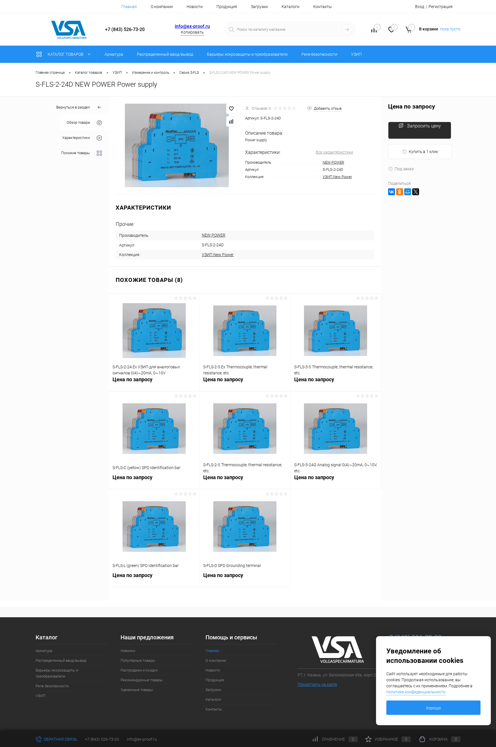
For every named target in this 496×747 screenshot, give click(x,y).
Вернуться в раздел (73, 107)
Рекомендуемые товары (142, 680)
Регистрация (441, 6)
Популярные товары (138, 660)
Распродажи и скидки (139, 670)
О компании (162, 6)
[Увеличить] (177, 145)
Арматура (44, 651)
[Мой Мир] (407, 191)
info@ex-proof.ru (192, 26)
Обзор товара (78, 123)
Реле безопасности (52, 686)
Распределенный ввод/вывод (61, 660)
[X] (415, 191)
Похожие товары (75, 153)
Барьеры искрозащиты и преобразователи (57, 673)
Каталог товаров (66, 54)
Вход (419, 6)
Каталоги (290, 6)
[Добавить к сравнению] (231, 121)
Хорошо (433, 708)
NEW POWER (333, 162)
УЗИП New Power (337, 177)
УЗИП (40, 696)
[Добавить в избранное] (231, 109)
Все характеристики (334, 152)
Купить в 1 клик (423, 151)
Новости (195, 6)
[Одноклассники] (399, 191)
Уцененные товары (137, 690)
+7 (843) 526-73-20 (102, 739)
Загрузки (259, 6)
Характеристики (76, 138)
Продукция (226, 6)
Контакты (322, 6)
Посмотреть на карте (317, 684)
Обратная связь (60, 739)
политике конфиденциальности (415, 692)
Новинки (128, 651)
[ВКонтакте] (391, 191)
